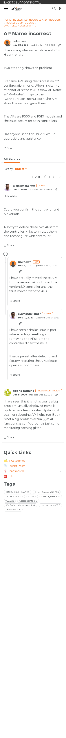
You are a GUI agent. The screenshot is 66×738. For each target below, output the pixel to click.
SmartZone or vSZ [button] (47, 492)
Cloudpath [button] (13, 496)
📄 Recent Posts (14, 466)
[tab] (11, 159)
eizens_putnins (23, 391)
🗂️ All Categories (14, 460)
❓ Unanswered (33, 471)
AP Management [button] (49, 496)
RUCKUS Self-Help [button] (18, 492)
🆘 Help (9, 476)
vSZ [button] (10, 500)
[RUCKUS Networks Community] (16, 9)
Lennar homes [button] (50, 505)
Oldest (20, 169)
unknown (19, 41)
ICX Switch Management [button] (21, 505)
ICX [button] (30, 496)
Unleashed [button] (13, 509)
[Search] (54, 8)
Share (9, 148)
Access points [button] (28, 500)
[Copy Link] (59, 45)
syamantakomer (23, 185)
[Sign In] (60, 8)
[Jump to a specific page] (59, 177)
